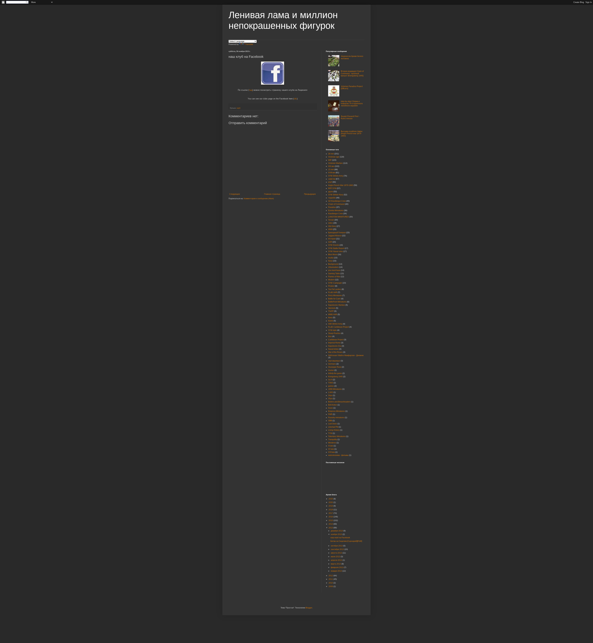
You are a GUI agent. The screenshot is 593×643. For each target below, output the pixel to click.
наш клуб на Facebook (340, 538)
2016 (331, 517)
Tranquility (332, 439)
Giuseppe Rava (334, 367)
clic (295, 99)
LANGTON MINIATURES (338, 217)
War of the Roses (335, 352)
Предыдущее (310, 194)
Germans (332, 364)
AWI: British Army (335, 324)
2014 (331, 524)
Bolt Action (332, 405)
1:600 (330, 392)
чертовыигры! (334, 361)
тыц (250, 90)
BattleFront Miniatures (337, 302)
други (330, 192)
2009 (331, 586)
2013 (331, 528)
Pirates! (331, 286)
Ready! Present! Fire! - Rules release (350, 117)
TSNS (330, 383)
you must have (334, 270)
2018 (331, 510)
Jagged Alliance (335, 236)
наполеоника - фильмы (338, 455)
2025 (331, 499)
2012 (331, 576)
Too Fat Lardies (334, 289)
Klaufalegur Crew (335, 213)
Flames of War (334, 277)
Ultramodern (333, 267)
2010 (331, 583)
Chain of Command (336, 204)
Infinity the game (335, 373)
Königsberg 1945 (335, 377)
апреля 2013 (337, 560)
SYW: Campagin (335, 283)
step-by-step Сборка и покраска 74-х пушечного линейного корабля (352, 103)
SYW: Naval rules (335, 251)
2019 (331, 506)
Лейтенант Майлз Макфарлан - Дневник (346, 355)
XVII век (331, 452)
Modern (331, 280)
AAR (330, 242)
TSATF (331, 311)
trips (330, 336)
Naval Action (333, 349)
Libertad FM (333, 427)
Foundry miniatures (336, 417)
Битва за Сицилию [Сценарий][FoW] (346, 541)
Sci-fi (330, 380)
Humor (331, 370)
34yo (330, 395)
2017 (331, 513)
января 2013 (336, 571)
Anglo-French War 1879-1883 (340, 185)
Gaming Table (334, 273)
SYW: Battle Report (336, 248)
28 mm (331, 154)
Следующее (234, 194)
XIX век (331, 166)
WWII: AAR (332, 314)
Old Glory (332, 226)
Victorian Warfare (335, 163)
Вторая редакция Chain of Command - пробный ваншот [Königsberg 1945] (352, 73)
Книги (330, 321)
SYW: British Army (335, 176)
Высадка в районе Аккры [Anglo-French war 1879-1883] (351, 133)
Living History (334, 430)
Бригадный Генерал (337, 232)
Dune (330, 408)
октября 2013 (337, 546)
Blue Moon (332, 254)
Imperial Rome (334, 343)
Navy (330, 261)
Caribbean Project (335, 340)
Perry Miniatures (335, 295)
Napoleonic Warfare (336, 305)
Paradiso (332, 207)
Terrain (331, 220)
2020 (331, 502)
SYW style (332, 330)
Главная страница (272, 194)
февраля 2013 (337, 567)
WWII (330, 229)
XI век (330, 446)
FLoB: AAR (332, 292)
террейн (332, 198)
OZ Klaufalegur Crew (337, 201)
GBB (330, 421)
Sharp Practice (334, 333)
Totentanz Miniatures (337, 436)
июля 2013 (336, 557)
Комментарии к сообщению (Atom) (259, 198)
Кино (330, 317)
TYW (330, 433)
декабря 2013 (337, 531)
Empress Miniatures (336, 411)
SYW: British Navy (335, 195)
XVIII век (331, 173)
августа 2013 (337, 553)
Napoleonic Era (334, 346)
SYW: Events (333, 245)
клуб (238, 108)
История (332, 239)
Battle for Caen (334, 299)
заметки (331, 179)
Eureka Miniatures (335, 210)
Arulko (331, 258)
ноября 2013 (337, 534)
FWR (330, 414)
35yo (330, 398)
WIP (330, 160)
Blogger (309, 608)
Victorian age (333, 157)
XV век (331, 449)
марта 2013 (336, 564)
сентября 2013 (337, 549)
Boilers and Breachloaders (339, 402)
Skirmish (331, 308)
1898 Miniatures (335, 389)
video (330, 223)
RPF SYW (332, 188)
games (331, 386)
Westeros (332, 443)
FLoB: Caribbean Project (338, 327)
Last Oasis (332, 424)
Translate (249, 44)
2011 (331, 579)
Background (333, 264)
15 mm (331, 169)
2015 (331, 520)
